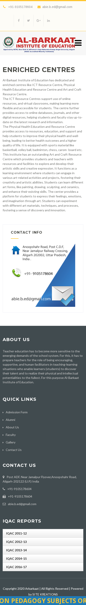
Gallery (10, 442)
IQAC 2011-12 (16, 533)
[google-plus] (38, 21)
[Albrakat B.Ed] (39, 53)
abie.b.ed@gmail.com (57, 7)
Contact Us (14, 450)
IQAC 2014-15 (16, 558)
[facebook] (19, 21)
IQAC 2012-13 (16, 542)
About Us (12, 427)
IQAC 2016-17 (16, 567)
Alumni (10, 420)
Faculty (11, 435)
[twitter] (29, 21)
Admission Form (17, 412)
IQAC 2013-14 (16, 550)
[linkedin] (48, 21)
